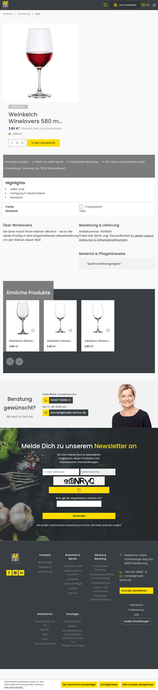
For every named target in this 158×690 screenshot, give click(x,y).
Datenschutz (136, 610)
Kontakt (45, 629)
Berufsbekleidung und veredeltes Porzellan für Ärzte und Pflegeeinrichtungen (73, 638)
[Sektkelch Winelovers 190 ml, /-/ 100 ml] (97, 318)
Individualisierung (100, 582)
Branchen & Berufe (72, 557)
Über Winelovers (17, 225)
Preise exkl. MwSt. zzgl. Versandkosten (41, 128)
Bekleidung (45, 567)
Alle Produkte (45, 562)
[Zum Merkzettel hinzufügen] (33, 331)
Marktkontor (45, 614)
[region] (39, 62)
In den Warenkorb (43, 143)
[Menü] (154, 5)
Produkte (45, 555)
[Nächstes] (19, 361)
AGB (136, 615)
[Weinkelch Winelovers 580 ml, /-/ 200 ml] (39, 62)
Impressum (136, 605)
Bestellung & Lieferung (99, 225)
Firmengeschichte (45, 643)
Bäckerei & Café (72, 566)
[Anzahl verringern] (11, 143)
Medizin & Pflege (72, 583)
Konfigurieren (109, 684)
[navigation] (79, 365)
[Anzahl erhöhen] (22, 143)
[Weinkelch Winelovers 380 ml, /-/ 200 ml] (22, 318)
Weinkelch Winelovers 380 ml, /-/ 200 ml (22, 341)
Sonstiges (72, 614)
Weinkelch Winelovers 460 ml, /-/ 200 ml (60, 341)
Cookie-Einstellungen (136, 621)
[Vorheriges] (10, 361)
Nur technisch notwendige (79, 684)
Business (73, 593)
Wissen (73, 626)
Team (45, 639)
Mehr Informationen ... (14, 687)
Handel (73, 588)
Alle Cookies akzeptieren (138, 684)
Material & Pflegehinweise (102, 253)
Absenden (79, 516)
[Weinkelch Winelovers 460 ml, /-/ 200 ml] (60, 318)
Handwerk (72, 579)
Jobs (45, 634)
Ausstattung (45, 571)
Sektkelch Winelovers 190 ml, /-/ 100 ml (97, 341)
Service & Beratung (100, 557)
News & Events (72, 621)
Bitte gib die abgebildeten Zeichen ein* (79, 498)
